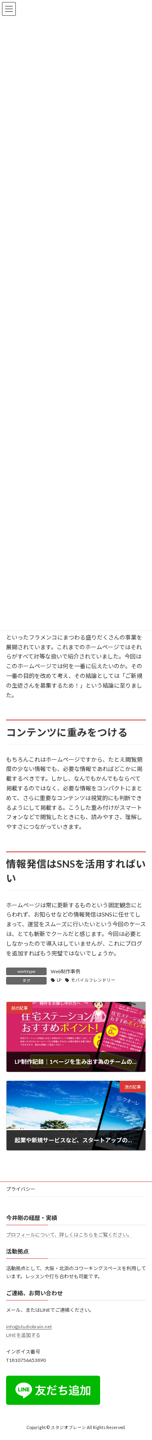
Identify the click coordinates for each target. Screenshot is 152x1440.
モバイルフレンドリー (93, 980)
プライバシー (20, 1189)
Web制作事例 (65, 971)
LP (59, 980)
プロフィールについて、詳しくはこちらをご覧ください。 (69, 1235)
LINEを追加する (23, 1335)
